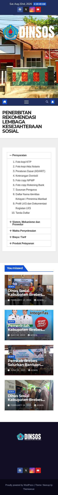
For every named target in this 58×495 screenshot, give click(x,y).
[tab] (29, 155)
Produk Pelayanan (23, 243)
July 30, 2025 (18, 335)
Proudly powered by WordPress (19, 485)
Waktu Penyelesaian (24, 230)
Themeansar (28, 489)
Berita (11, 286)
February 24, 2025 (21, 405)
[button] (47, 102)
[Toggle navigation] (26, 102)
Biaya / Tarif (19, 237)
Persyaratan (19, 155)
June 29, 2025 (18, 370)
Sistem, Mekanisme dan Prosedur (26, 223)
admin (40, 300)
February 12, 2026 (21, 300)
